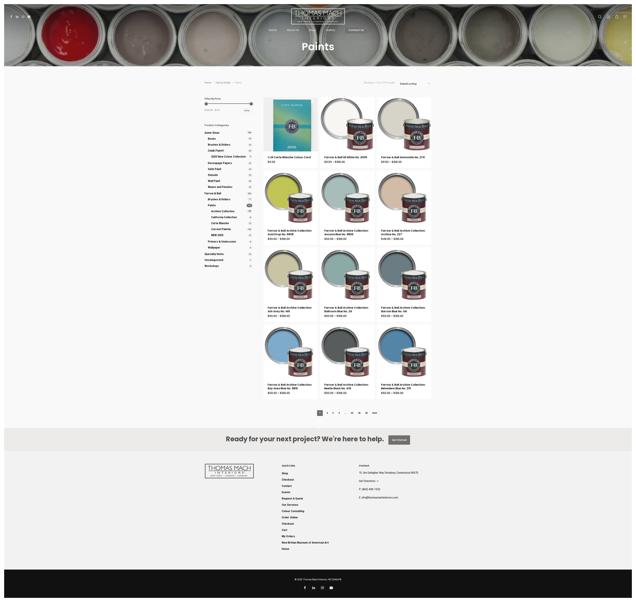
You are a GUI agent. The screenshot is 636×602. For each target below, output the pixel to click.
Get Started (399, 440)
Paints (212, 205)
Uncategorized (214, 260)
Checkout (288, 479)
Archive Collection (222, 211)
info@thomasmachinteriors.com (380, 497)
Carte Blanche (220, 223)
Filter (247, 110)
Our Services (290, 504)
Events (286, 492)
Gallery (330, 30)
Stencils (213, 175)
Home (273, 30)
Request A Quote (292, 498)
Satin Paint (214, 169)
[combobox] (414, 83)
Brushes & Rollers (219, 144)
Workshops (212, 266)
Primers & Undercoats (222, 241)
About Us (293, 30)
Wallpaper (214, 247)
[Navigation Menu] (625, 16)
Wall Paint (214, 181)
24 (352, 412)
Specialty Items (214, 254)
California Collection (224, 217)
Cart (284, 530)
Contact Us (356, 30)
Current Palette (221, 229)
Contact (287, 486)
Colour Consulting (293, 511)
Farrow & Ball (223, 82)
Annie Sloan (212, 132)
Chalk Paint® (216, 150)
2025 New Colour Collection (228, 156)
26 (366, 412)
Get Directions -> (368, 481)
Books (212, 138)
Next (374, 412)
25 (359, 412)
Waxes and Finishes (220, 187)
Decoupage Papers (220, 163)
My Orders (288, 536)
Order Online (290, 517)
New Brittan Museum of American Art (305, 542)
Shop (312, 30)
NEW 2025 (217, 235)
